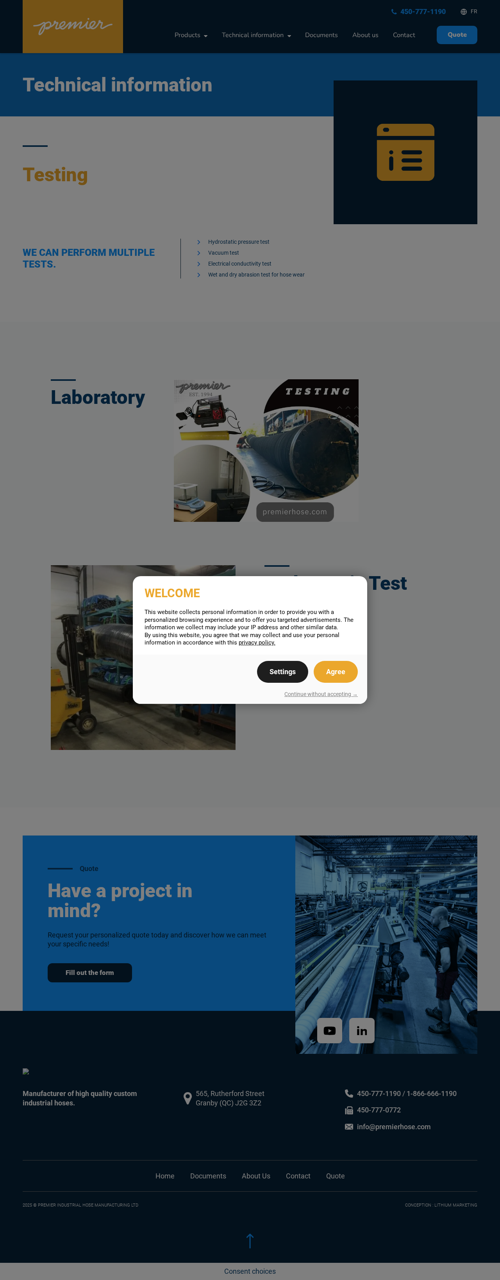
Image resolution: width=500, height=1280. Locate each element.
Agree (335, 672)
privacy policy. (257, 642)
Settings (283, 672)
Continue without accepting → (321, 694)
